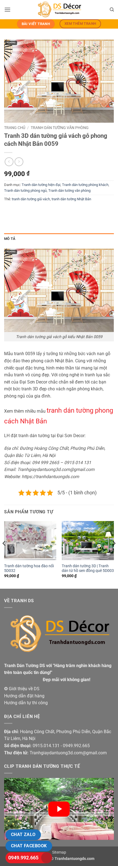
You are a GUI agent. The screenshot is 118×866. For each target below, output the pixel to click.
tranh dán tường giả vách (31, 199)
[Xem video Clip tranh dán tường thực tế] (59, 809)
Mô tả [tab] (9, 239)
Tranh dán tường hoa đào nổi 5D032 (29, 568)
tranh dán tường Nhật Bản (71, 199)
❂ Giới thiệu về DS (22, 688)
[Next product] (9, 161)
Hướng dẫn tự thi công (26, 702)
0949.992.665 (23, 857)
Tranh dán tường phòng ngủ (25, 190)
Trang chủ (14, 127)
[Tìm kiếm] (112, 9)
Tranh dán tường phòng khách (85, 185)
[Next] (113, 554)
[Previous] (4, 554)
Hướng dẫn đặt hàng (24, 695)
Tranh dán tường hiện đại (41, 185)
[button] (7, 9)
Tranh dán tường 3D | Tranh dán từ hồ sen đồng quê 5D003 (88, 568)
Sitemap (59, 852)
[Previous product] (19, 161)
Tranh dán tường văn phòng (60, 127)
